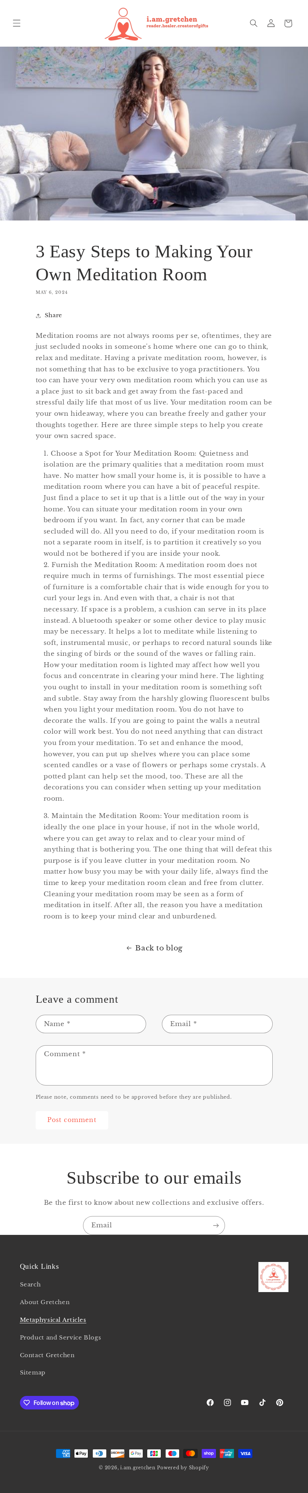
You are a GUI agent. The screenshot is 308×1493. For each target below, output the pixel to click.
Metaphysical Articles (53, 1320)
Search (30, 1284)
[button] (16, 23)
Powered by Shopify (183, 1467)
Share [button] (53, 315)
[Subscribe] (216, 1225)
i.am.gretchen (138, 1467)
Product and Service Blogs (60, 1337)
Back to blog (159, 948)
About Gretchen (45, 1302)
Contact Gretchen (47, 1355)
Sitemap (32, 1372)
